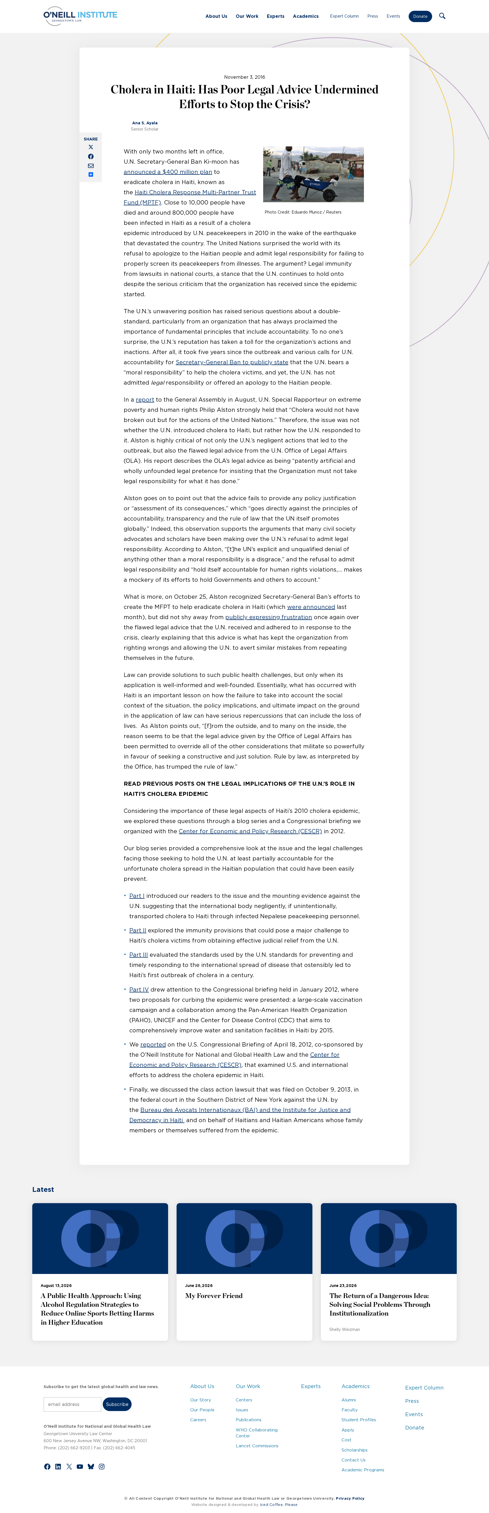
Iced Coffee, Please (279, 1505)
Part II (137, 930)
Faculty (350, 1409)
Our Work (247, 16)
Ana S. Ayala (145, 123)
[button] (442, 16)
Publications (248, 1419)
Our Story (200, 1399)
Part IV (139, 989)
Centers (244, 1399)
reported (153, 1044)
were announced (311, 607)
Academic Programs (363, 1469)
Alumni (349, 1399)
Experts (275, 16)
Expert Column (344, 16)
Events (393, 16)
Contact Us (354, 1459)
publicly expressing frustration (268, 617)
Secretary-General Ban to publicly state (232, 362)
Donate (420, 16)
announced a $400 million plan (168, 172)
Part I (137, 896)
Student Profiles (359, 1419)
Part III (138, 955)
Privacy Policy (350, 1498)
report (145, 400)
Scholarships (355, 1450)
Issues (242, 1409)
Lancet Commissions (257, 1445)
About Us (216, 16)
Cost (346, 1439)
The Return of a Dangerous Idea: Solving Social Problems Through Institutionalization (379, 1305)
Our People (202, 1409)
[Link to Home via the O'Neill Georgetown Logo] (80, 24)
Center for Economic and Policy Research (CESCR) (250, 831)
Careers (198, 1419)
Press (372, 16)
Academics (306, 16)
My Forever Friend (214, 1296)
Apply (348, 1429)
